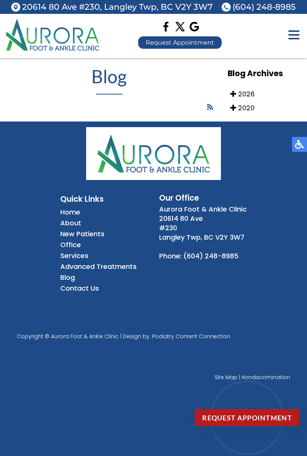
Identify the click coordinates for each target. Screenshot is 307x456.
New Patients (82, 233)
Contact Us (79, 288)
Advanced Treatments (98, 266)
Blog (67, 277)
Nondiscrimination (265, 377)
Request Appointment (180, 42)
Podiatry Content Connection (191, 336)
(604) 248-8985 (264, 7)
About (70, 223)
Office (70, 244)
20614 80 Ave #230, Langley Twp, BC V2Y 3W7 (117, 7)
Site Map (226, 377)
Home (70, 212)
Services (74, 255)
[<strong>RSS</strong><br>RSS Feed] (210, 107)
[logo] (52, 48)
